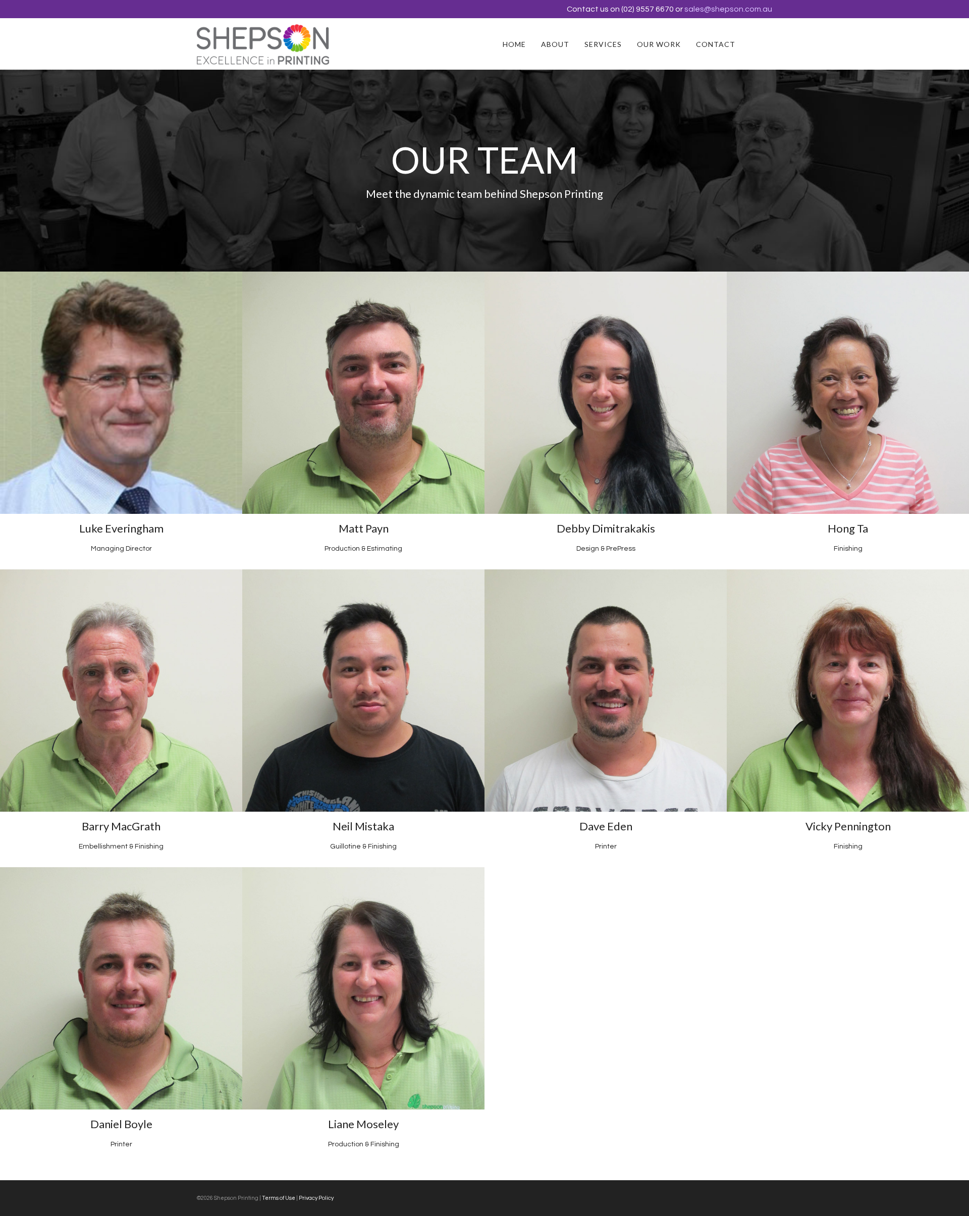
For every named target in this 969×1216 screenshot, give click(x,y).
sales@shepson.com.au (728, 9)
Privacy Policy (316, 1198)
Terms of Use (278, 1198)
